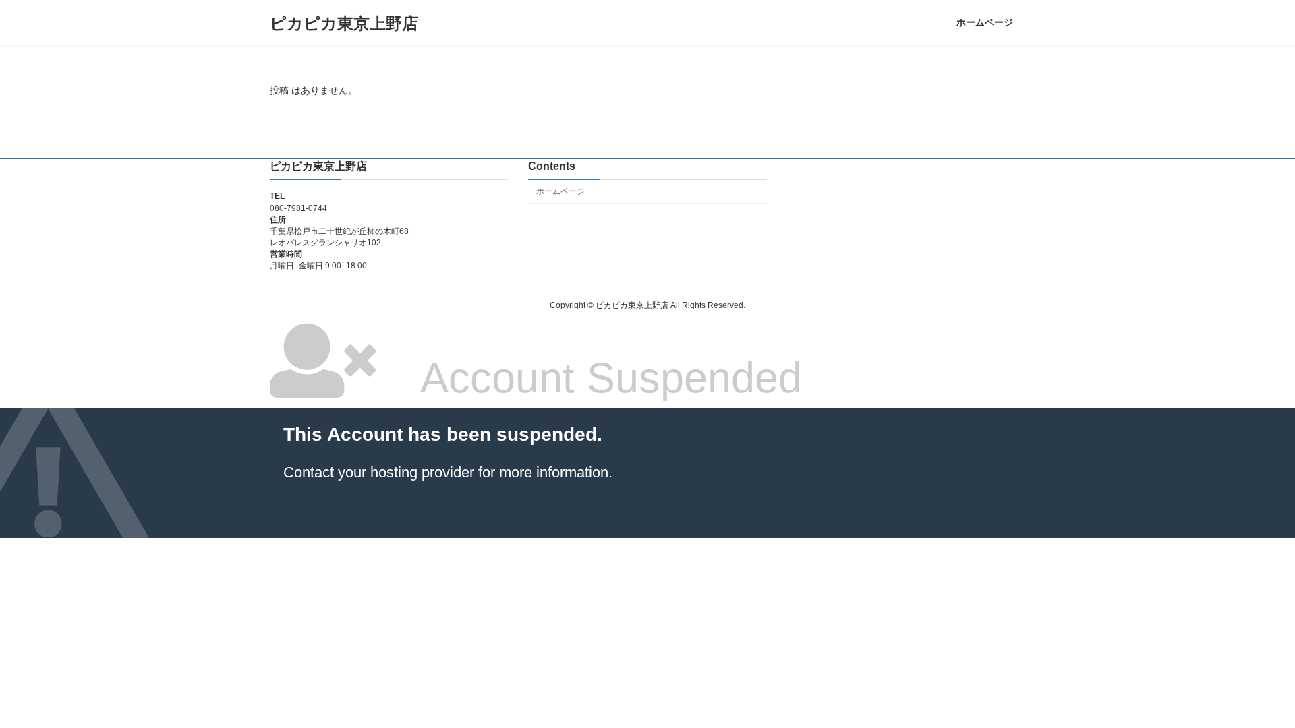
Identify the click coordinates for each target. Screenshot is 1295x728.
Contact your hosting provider (378, 472)
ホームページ (560, 191)
